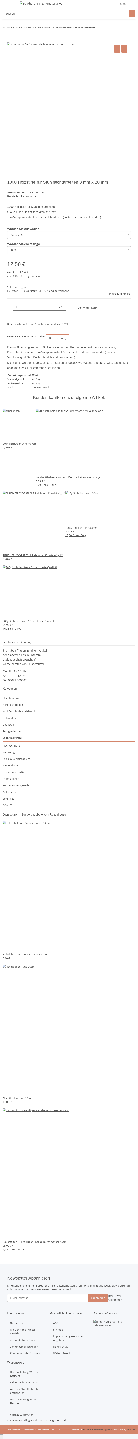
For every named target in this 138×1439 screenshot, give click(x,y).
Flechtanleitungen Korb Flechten (24, 1401)
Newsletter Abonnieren (115, 1297)
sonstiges (8, 798)
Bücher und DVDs (13, 772)
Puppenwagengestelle (16, 785)
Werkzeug (9, 752)
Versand (37, 276)
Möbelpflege (10, 765)
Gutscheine (10, 792)
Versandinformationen (23, 1340)
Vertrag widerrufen (21, 1414)
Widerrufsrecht (62, 1353)
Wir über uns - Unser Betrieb (22, 1331)
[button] (108, 4)
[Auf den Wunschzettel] (124, 49)
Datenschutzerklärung (70, 1285)
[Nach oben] (1, 1436)
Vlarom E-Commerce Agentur (97, 1429)
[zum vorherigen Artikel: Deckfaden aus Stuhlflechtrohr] (98, 28)
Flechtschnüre (11, 745)
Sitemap (58, 1329)
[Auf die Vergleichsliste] (117, 49)
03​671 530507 (17, 680)
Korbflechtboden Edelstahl (19, 711)
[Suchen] (132, 13)
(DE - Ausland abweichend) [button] (54, 291)
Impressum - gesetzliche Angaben (68, 1338)
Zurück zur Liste (11, 27)
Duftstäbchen (11, 778)
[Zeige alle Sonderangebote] (66, 814)
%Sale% (7, 805)
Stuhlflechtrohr (12, 738)
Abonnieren (98, 1298)
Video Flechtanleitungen (24, 1382)
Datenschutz (60, 1346)
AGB (55, 1323)
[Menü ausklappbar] (11, 4)
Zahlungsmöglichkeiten (24, 1346)
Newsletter (16, 1323)
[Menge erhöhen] (59, 314)
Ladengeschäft (12, 659)
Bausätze (8, 724)
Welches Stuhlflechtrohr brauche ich (24, 1391)
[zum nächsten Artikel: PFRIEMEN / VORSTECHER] (104, 28)
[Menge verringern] (10, 307)
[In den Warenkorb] (10, 40)
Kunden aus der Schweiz (25, 1353)
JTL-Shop (130, 1429)
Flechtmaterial (11, 698)
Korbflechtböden (13, 704)
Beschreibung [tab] (57, 338)
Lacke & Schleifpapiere (16, 759)
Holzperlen (9, 718)
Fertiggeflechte (12, 731)
